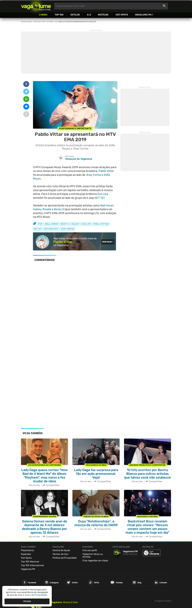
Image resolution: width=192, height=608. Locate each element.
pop (40, 224)
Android (133, 554)
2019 (43, 22)
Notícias (103, 14)
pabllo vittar (100, 224)
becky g (65, 224)
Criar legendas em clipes (95, 560)
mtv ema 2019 (51, 229)
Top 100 (59, 14)
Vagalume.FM (143, 14)
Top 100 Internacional (32, 565)
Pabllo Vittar (106, 171)
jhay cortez (67, 229)
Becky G (59, 209)
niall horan (51, 224)
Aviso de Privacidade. (36, 595)
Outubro (50, 22)
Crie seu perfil (89, 550)
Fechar (27, 601)
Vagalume (36, 6)
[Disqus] (75, 305)
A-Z (89, 14)
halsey (75, 224)
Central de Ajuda (61, 550)
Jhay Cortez (93, 175)
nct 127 (37, 229)
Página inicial (26, 22)
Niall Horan (107, 205)
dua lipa (86, 224)
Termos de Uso (60, 554)
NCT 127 (99, 198)
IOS (124, 554)
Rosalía (46, 209)
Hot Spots (122, 14)
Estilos (75, 14)
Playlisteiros (27, 550)
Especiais (26, 554)
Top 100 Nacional (30, 561)
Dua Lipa (102, 194)
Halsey (37, 209)
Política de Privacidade (64, 558)
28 (56, 22)
